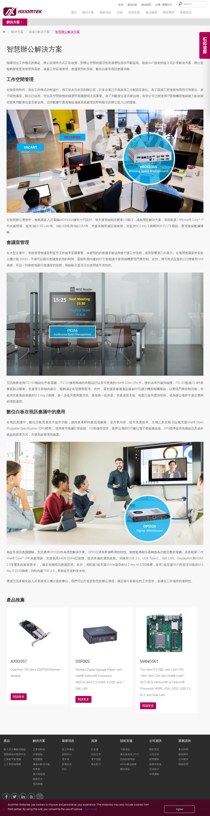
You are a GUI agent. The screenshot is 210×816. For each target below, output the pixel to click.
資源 (94, 741)
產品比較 (132, 4)
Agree (179, 809)
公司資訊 (155, 741)
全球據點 (154, 774)
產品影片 (96, 764)
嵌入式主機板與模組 (15, 749)
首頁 (120, 4)
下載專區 (125, 749)
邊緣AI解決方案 (39, 32)
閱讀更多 (18, 696)
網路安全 (38, 779)
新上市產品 (68, 749)
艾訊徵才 (154, 769)
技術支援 (126, 741)
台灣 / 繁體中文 (163, 4)
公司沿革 (154, 754)
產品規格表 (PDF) (129, 754)
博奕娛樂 (38, 784)
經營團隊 (154, 759)
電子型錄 (96, 759)
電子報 (65, 759)
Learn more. (90, 809)
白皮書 (94, 749)
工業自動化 (39, 749)
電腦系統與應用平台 (15, 754)
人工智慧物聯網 (12, 764)
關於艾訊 (154, 749)
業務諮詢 (184, 741)
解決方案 (13, 22)
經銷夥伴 (183, 754)
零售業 (36, 769)
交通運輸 (38, 754)
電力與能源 (39, 774)
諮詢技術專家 (127, 759)
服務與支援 (155, 764)
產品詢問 (146, 4)
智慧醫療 (38, 759)
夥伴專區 (125, 769)
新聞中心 (67, 754)
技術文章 (96, 754)
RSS (64, 769)
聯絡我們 (183, 764)
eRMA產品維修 (128, 764)
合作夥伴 (183, 759)
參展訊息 (67, 764)
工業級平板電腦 (12, 759)
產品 (7, 741)
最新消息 (68, 741)
